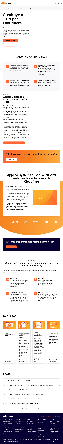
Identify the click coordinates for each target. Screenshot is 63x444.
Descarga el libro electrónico (23, 360)
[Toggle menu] (61, 3)
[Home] (8, 3)
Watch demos (8, 361)
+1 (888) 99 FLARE (55, 416)
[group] (31, 190)
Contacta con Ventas (10, 40)
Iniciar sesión (56, 3)
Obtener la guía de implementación (53, 360)
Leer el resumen (9, 45)
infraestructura (46, 85)
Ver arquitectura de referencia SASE (14, 143)
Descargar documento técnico (36, 360)
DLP (21, 137)
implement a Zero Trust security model (48, 270)
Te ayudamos (11, 247)
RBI (14, 137)
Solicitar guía (11, 159)
